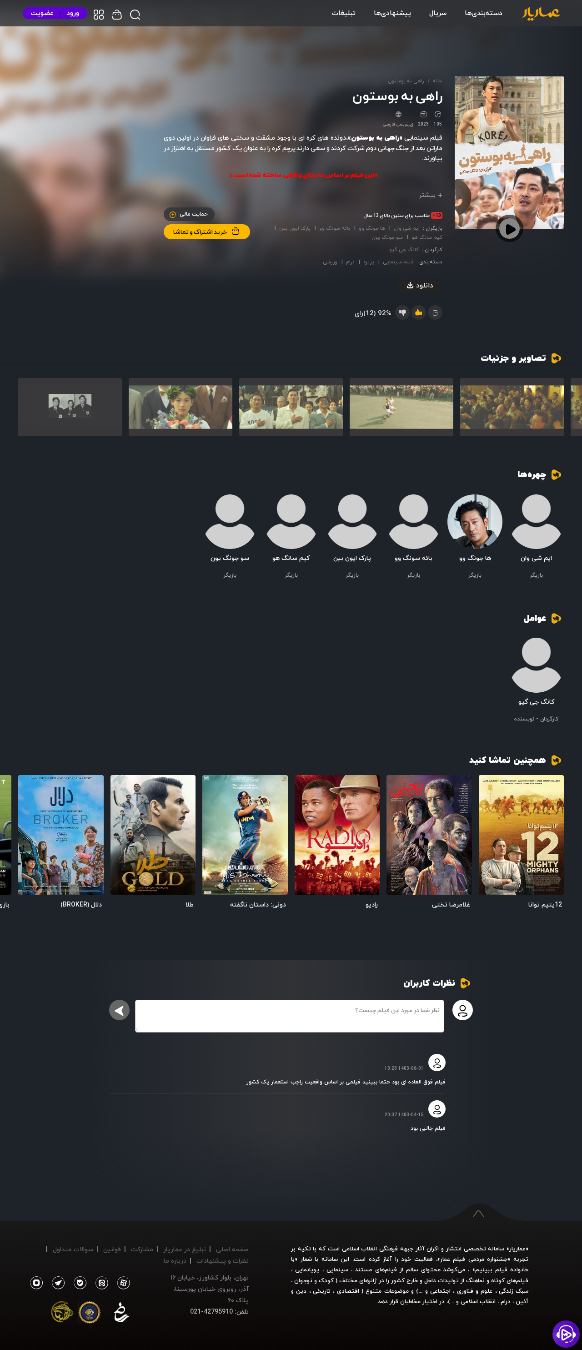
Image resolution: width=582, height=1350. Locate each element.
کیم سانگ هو (426, 237)
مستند (363, 1269)
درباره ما (175, 1260)
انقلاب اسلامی (477, 1301)
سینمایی (337, 1269)
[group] (512, 407)
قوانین (112, 1249)
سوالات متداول (73, 1249)
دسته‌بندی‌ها (483, 13)
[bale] (78, 1283)
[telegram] (56, 1283)
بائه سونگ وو (334, 228)
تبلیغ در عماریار (184, 1249)
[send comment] (119, 1010)
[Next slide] (29, 412)
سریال (438, 13)
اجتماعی (439, 1291)
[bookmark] (490, 787)
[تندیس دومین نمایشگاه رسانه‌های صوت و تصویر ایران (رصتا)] (62, 1314)
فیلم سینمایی (398, 261)
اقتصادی (348, 1291)
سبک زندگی (513, 1291)
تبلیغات (344, 13)
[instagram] (36, 1283)
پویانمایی (307, 1269)
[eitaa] (100, 1283)
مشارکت (142, 1249)
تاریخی (322, 1291)
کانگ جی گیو (404, 249)
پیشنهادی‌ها (392, 13)
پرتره (368, 261)
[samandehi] (121, 1314)
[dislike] (402, 312)
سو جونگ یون (387, 237)
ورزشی (330, 261)
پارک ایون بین (295, 228)
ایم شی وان (407, 228)
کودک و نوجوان (314, 1280)
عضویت (42, 13)
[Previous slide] (552, 412)
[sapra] (89, 1314)
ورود (72, 13)
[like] (418, 312)
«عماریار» (517, 1249)
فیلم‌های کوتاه (509, 1280)
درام (350, 261)
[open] (521, 835)
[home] (541, 14)
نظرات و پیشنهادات (222, 1260)
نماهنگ (475, 1280)
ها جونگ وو (372, 228)
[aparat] (122, 1283)
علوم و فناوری (475, 1291)
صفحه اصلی (232, 1249)
